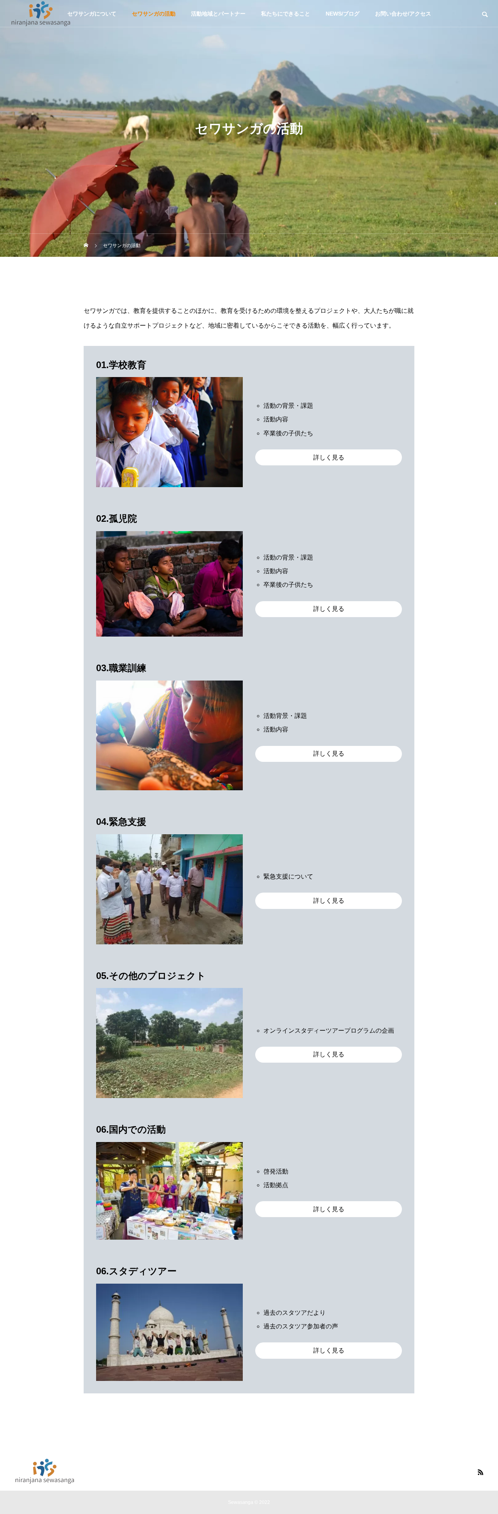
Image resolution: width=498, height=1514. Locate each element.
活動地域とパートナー (218, 14)
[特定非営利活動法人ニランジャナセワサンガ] (41, 13)
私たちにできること (285, 14)
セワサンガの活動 (153, 14)
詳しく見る (328, 457)
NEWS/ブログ (342, 14)
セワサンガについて (91, 14)
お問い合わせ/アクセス (403, 14)
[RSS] (480, 1472)
